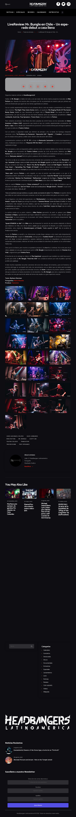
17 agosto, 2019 (45, 501)
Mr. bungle (22, 439)
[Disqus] (19, 526)
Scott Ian (33, 439)
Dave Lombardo (32, 436)
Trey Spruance (24, 444)
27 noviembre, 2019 (12, 501)
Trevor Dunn (11, 444)
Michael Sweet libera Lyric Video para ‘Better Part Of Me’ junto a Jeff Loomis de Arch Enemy (45, 511)
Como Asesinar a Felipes (15, 436)
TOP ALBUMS (47, 685)
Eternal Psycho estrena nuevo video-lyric (29, 508)
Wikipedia (46, 692)
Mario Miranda (19, 280)
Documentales (47, 663)
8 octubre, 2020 (62, 502)
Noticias (46, 679)
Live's (16, 75)
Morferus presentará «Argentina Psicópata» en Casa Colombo (12, 509)
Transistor (15, 283)
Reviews (22, 75)
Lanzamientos (47, 672)
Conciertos (46, 653)
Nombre (38, 787)
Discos (45, 660)
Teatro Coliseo (12, 441)
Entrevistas (46, 666)
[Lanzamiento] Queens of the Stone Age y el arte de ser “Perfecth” (36, 750)
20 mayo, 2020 (28, 502)
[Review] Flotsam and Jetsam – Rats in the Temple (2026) (33, 760)
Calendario (46, 650)
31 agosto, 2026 (18, 748)
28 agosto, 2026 (18, 757)
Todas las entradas (28, 32)
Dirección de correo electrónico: (38, 779)
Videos (45, 688)
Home (19, 32)
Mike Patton (11, 439)
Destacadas (9, 75)
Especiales (46, 669)
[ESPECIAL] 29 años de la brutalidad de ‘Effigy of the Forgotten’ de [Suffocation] (63, 510)
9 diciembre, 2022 (31, 75)
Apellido (38, 795)
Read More (27, 466)
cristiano (39, 75)
